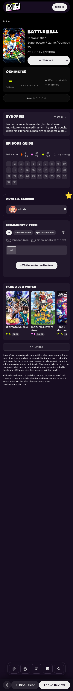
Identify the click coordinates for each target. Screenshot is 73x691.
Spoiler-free (20, 240)
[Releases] (36, 669)
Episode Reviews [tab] (45, 232)
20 (64, 170)
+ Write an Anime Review (36, 265)
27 (45, 176)
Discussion (27, 685)
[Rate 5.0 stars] (45, 98)
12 (15, 170)
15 (33, 170)
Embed (38, 346)
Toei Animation (37, 38)
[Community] (25, 669)
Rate (29, 98)
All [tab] (8, 232)
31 (8, 182)
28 (52, 176)
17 (46, 170)
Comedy (64, 42)
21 (8, 176)
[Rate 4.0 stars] (42, 98)
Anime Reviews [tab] (23, 232)
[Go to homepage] (13, 7)
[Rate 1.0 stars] (34, 98)
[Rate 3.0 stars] (39, 98)
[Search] (59, 669)
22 (14, 176)
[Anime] (14, 669)
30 (64, 176)
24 (27, 176)
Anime (6, 21)
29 (58, 176)
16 (39, 170)
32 (14, 182)
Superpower (36, 42)
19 (58, 170)
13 (21, 170)
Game (52, 42)
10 (64, 163)
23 (21, 176)
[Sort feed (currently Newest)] (63, 232)
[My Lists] (48, 669)
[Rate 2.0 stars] (36, 98)
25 (33, 176)
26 (39, 176)
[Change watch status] (67, 60)
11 (9, 170)
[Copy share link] (7, 685)
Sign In (59, 7)
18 (52, 170)
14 (27, 170)
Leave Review (54, 685)
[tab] (11, 250)
